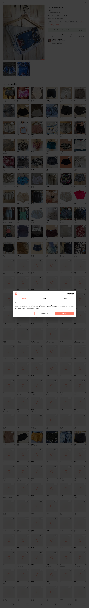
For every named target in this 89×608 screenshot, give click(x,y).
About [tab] (65, 298)
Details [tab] (44, 298)
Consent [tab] (24, 298)
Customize (43, 313)
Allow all (64, 313)
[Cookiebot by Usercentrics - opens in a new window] (68, 294)
